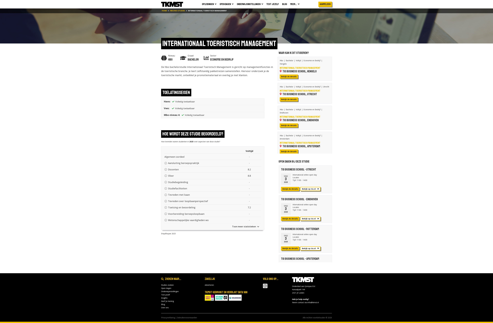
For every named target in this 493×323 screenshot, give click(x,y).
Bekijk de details (289, 76)
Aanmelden (325, 4)
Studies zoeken (167, 285)
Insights (164, 298)
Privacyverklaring (168, 317)
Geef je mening (167, 301)
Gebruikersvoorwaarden (187, 317)
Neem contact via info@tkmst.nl (305, 302)
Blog (163, 304)
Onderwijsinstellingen (170, 291)
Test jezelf (165, 294)
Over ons (165, 307)
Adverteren (209, 285)
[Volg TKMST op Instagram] (265, 287)
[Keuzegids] (235, 297)
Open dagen (166, 288)
